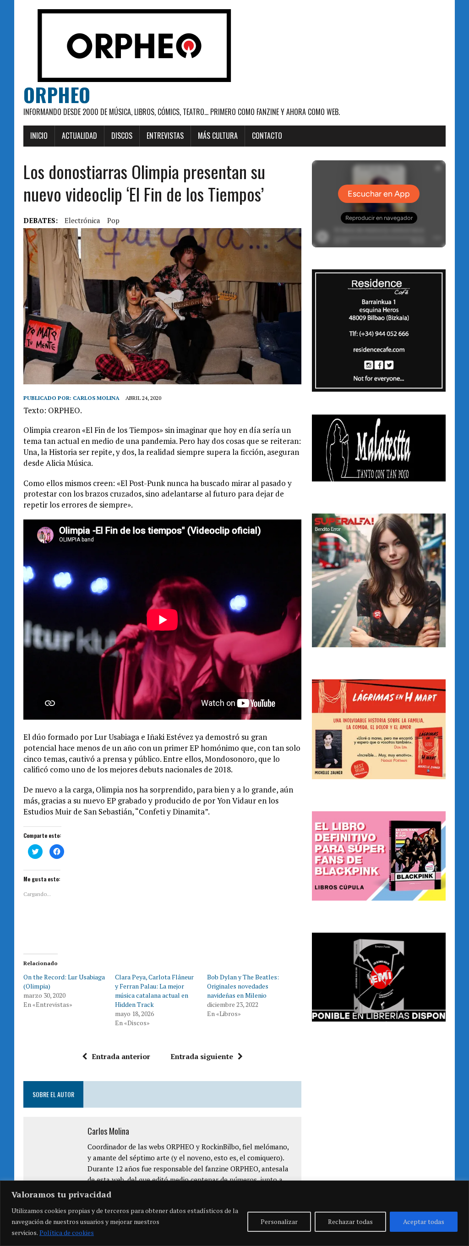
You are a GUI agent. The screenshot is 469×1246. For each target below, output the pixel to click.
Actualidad (79, 135)
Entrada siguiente (201, 1056)
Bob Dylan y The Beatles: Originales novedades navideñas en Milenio (243, 986)
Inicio (39, 135)
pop (113, 220)
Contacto (267, 135)
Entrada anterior (121, 1056)
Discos (121, 135)
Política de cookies (66, 1232)
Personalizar (279, 1221)
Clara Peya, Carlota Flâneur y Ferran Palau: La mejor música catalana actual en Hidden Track (154, 991)
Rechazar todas (350, 1221)
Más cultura (218, 135)
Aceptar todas (423, 1221)
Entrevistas (165, 135)
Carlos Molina (96, 397)
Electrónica (82, 220)
